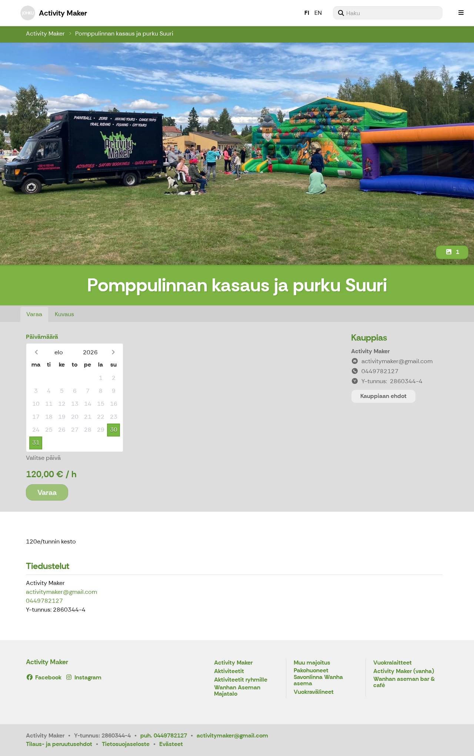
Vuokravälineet (314, 692)
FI (306, 13)
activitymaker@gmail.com (61, 592)
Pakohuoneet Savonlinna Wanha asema (318, 677)
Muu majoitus (312, 662)
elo (58, 352)
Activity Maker (45, 33)
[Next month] (113, 352)
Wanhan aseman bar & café (404, 682)
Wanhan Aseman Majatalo (237, 691)
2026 (90, 352)
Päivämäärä (42, 337)
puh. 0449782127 (163, 735)
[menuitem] (388, 12)
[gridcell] (35, 378)
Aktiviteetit (229, 671)
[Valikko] (461, 13)
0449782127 (44, 601)
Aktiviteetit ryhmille (240, 679)
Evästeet (171, 744)
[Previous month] (36, 352)
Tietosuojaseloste (126, 744)
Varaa (34, 314)
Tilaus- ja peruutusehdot (59, 744)
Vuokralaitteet (392, 662)
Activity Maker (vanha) (403, 671)
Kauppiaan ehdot (383, 396)
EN (318, 13)
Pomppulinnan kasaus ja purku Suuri (124, 33)
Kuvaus (64, 314)
